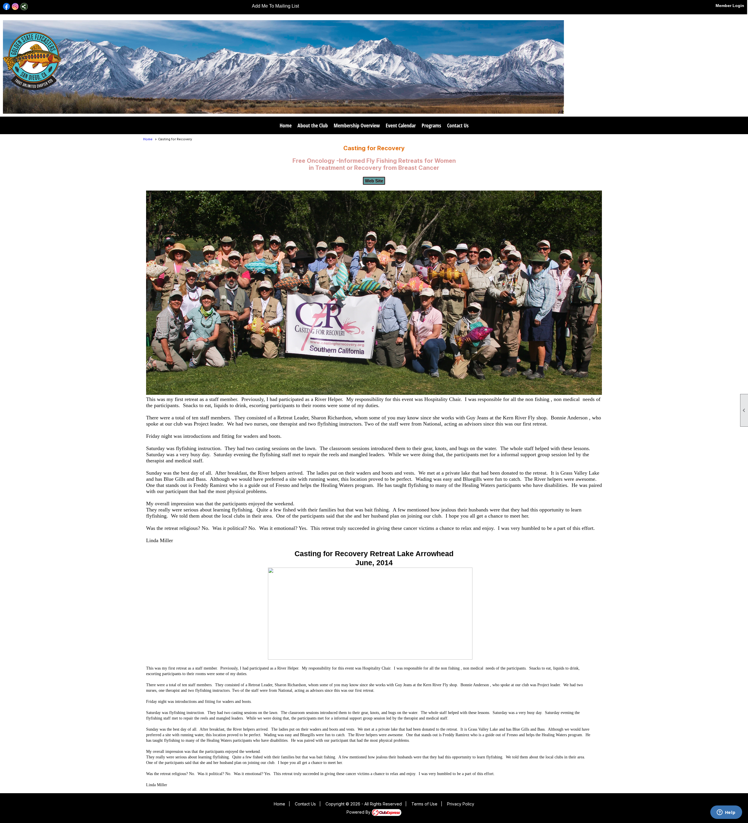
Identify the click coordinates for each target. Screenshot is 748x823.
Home (286, 125)
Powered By (359, 812)
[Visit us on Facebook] (6, 6)
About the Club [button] (312, 125)
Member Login (730, 5)
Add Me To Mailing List (275, 6)
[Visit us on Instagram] (15, 6)
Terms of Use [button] (424, 803)
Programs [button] (431, 125)
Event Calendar (401, 125)
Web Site (374, 180)
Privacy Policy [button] (460, 803)
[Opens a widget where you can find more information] (726, 812)
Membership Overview (357, 125)
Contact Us (458, 125)
